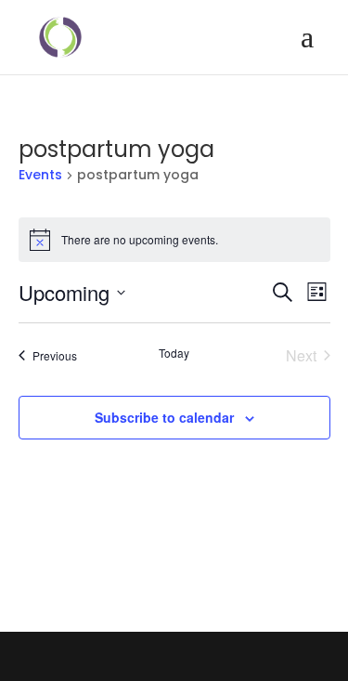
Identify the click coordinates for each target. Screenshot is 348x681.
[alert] (174, 239)
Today (174, 353)
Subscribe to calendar (164, 417)
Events (40, 175)
